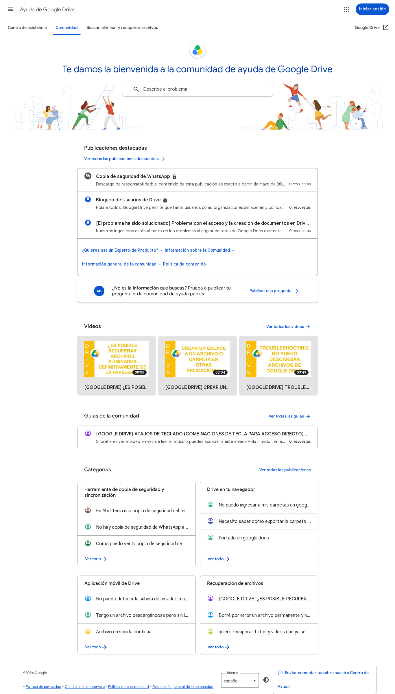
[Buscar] (136, 89)
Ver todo (93, 558)
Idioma (232, 673)
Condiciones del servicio (85, 686)
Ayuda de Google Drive (47, 9)
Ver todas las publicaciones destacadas (121, 158)
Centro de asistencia (27, 27)
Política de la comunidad (128, 686)
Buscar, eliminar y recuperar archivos (122, 27)
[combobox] (197, 89)
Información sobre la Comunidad (197, 250)
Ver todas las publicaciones (285, 469)
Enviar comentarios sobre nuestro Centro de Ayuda (323, 679)
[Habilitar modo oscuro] (266, 680)
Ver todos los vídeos (285, 326)
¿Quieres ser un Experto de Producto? (120, 250)
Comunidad (67, 27)
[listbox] (240, 680)
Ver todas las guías (286, 416)
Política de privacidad (43, 686)
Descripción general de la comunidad (182, 686)
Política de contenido (184, 264)
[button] (10, 9)
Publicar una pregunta (271, 290)
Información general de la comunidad (119, 264)
